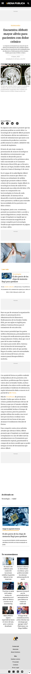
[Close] (25, 324)
